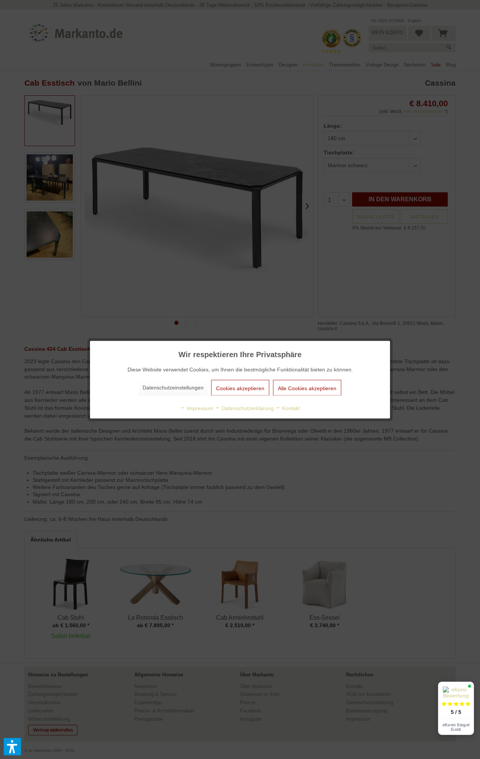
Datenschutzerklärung (247, 408)
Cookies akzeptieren (240, 388)
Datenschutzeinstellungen (173, 387)
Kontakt (290, 408)
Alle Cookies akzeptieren (307, 388)
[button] (12, 746)
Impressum (199, 408)
